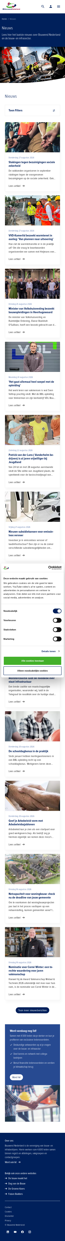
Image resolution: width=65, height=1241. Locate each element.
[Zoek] (43, 7)
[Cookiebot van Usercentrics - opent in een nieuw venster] (48, 568)
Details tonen (49, 651)
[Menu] (59, 7)
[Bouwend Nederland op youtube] (15, 1232)
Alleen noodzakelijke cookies (32, 670)
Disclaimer (9, 1216)
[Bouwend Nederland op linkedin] (8, 1232)
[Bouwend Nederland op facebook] (22, 1232)
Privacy (8, 1220)
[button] (59, 7)
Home (4, 19)
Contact (8, 1207)
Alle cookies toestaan (32, 660)
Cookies (8, 1211)
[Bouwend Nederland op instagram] (30, 1232)
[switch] (57, 620)
